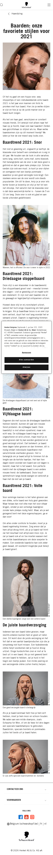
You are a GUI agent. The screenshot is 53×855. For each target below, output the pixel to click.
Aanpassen (26, 353)
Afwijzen (26, 367)
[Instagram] (32, 817)
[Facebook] (20, 817)
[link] (41, 824)
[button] (26, 789)
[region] (26, 347)
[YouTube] (26, 817)
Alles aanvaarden (26, 360)
